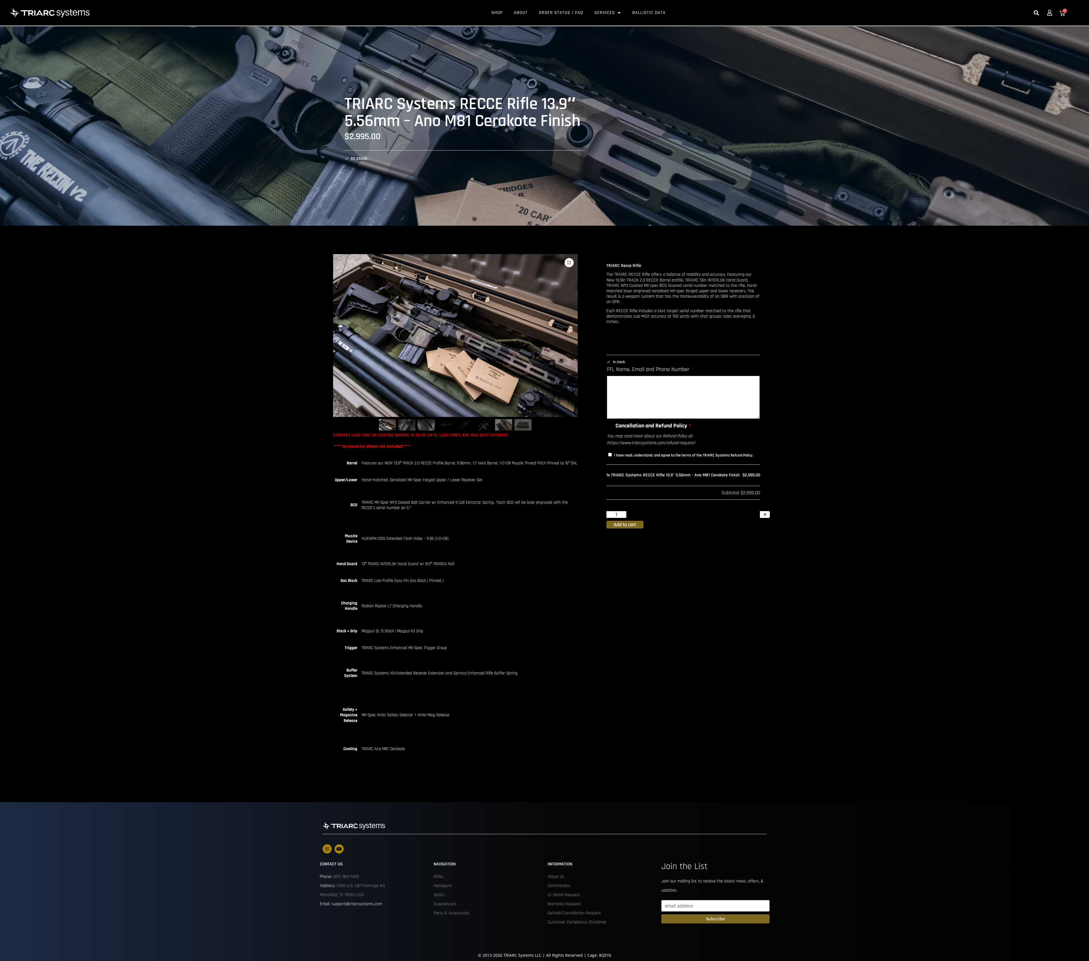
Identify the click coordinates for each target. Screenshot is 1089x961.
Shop (497, 13)
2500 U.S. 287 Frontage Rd (361, 886)
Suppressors (445, 904)
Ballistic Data (649, 13)
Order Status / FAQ (561, 13)
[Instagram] (327, 848)
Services (604, 13)
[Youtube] (339, 848)
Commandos (558, 886)
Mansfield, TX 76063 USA (342, 895)
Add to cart (625, 524)
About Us (555, 877)
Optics (439, 895)
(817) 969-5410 (346, 877)
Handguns (443, 886)
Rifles (439, 877)
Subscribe (715, 919)
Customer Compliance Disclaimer (577, 922)
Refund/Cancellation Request (574, 913)
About (521, 13)
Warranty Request (564, 904)
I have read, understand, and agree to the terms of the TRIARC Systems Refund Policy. (683, 455)
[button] (1036, 13)
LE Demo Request (563, 895)
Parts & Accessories (451, 913)
